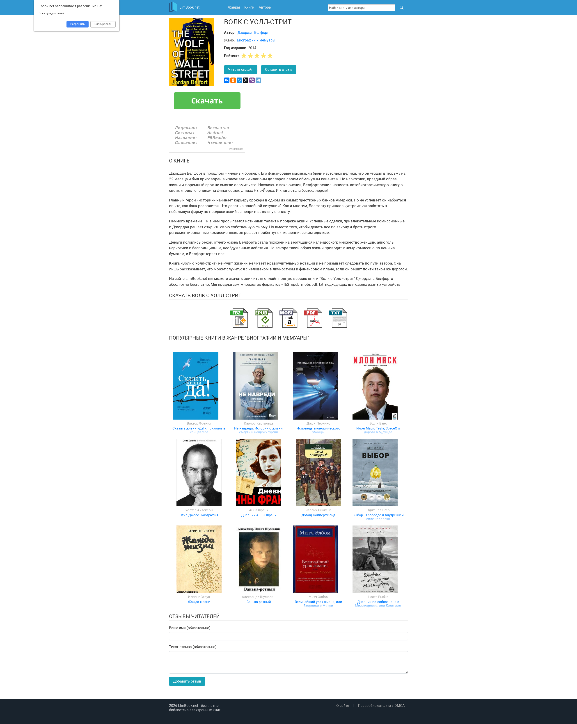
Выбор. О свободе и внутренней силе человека (378, 517)
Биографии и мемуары (256, 40)
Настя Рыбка (378, 597)
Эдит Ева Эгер (378, 510)
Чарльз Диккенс (318, 510)
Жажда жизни (199, 602)
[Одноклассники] (233, 80)
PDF (313, 318)
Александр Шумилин (258, 597)
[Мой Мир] (239, 80)
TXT (338, 318)
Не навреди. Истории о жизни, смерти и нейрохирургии (258, 430)
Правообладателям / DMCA (381, 705)
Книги (249, 7)
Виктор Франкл (199, 423)
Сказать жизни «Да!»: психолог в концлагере (198, 430)
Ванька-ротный (259, 602)
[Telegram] (258, 80)
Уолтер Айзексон (199, 510)
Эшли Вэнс (378, 423)
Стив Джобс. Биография (199, 515)
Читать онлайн (240, 69)
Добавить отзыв (187, 681)
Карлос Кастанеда (258, 423)
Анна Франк (258, 510)
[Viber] (252, 80)
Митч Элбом (318, 597)
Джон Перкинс (318, 423)
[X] (245, 80)
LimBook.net (188, 705)
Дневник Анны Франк (258, 515)
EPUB (264, 318)
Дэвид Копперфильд (318, 515)
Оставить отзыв (278, 69)
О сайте (342, 705)
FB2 (239, 318)
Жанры (234, 7)
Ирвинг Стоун (199, 597)
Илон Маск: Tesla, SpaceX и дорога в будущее (378, 430)
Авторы (265, 7)
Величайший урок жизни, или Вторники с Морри (318, 604)
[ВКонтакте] (226, 80)
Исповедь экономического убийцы (318, 430)
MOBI (288, 318)
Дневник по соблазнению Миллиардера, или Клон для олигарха (378, 606)
